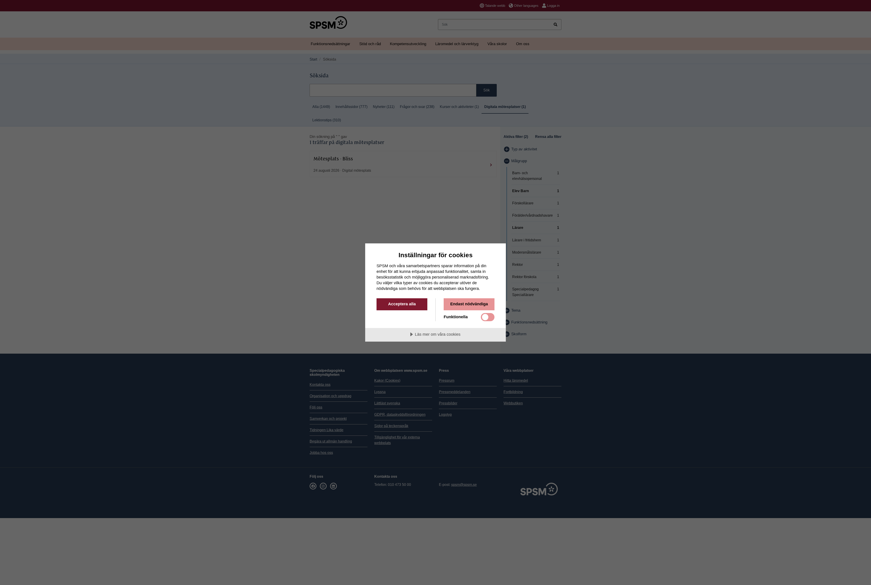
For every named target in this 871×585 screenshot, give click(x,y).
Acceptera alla (402, 304)
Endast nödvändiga (469, 304)
